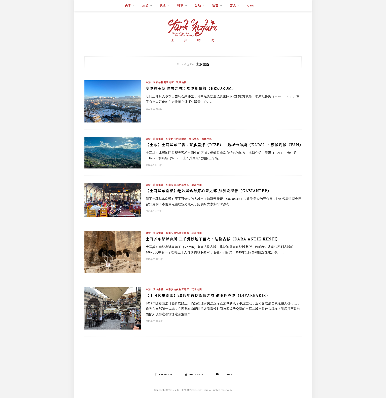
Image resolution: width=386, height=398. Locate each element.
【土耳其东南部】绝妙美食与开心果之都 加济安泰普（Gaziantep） (208, 190)
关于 (128, 5)
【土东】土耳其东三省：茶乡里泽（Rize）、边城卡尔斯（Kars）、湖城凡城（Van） (224, 144)
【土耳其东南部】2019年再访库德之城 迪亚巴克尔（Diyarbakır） (208, 295)
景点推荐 (158, 138)
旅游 (145, 5)
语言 (215, 5)
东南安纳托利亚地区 (177, 184)
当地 (198, 5)
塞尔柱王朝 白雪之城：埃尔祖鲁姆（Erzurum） (191, 88)
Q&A (250, 5)
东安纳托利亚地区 (163, 82)
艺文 (233, 5)
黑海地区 (207, 138)
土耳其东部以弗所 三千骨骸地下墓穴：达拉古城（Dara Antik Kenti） (213, 238)
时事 (180, 5)
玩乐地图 (181, 82)
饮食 (163, 5)
